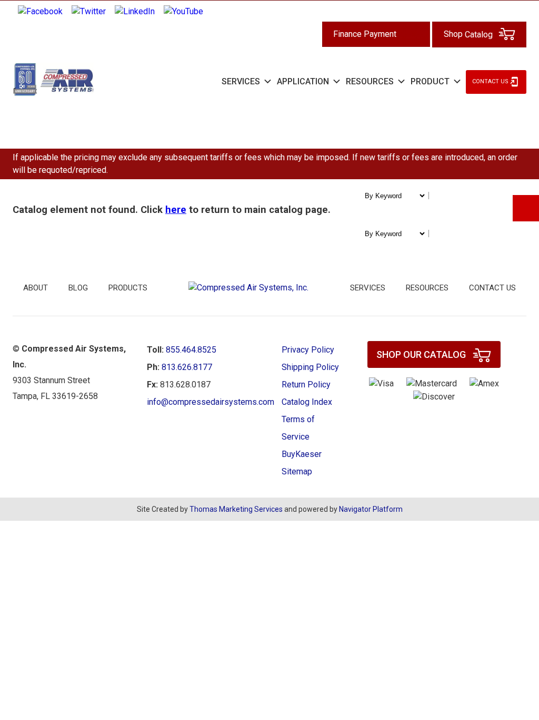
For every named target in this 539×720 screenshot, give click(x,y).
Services (367, 288)
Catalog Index (307, 402)
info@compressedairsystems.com (210, 402)
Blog (78, 288)
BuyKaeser (302, 454)
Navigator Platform (371, 509)
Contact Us (490, 81)
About (35, 288)
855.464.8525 (191, 350)
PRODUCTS (127, 288)
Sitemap (297, 471)
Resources (427, 288)
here (175, 210)
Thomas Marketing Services (236, 509)
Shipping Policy (310, 367)
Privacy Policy (308, 350)
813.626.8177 (187, 367)
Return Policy (306, 385)
